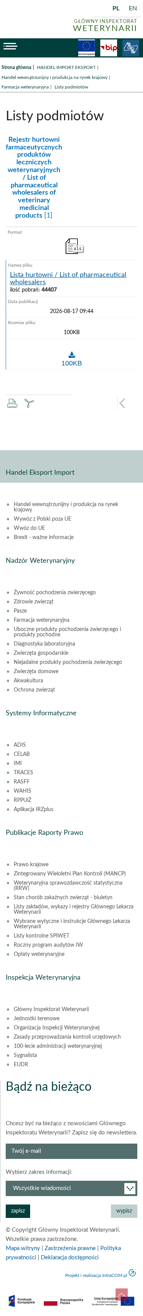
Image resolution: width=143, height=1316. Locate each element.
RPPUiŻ (22, 800)
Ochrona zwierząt (34, 690)
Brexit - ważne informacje (44, 537)
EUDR (21, 1064)
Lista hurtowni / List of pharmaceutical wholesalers (68, 279)
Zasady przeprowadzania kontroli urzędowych (67, 1037)
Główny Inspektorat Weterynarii (51, 1009)
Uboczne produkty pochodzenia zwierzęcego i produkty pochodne (67, 632)
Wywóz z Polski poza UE (42, 519)
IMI (18, 763)
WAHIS (22, 791)
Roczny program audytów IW (48, 945)
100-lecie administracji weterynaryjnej (58, 1046)
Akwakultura (28, 680)
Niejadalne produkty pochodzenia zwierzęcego (68, 662)
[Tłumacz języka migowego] (130, 47)
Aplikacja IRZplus (33, 809)
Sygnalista (25, 1055)
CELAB (22, 754)
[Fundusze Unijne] (86, 47)
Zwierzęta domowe (36, 671)
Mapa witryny (23, 1248)
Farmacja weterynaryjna (25, 87)
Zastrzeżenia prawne (70, 1248)
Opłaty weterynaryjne (39, 954)
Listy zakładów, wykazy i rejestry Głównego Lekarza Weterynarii (73, 909)
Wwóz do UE (29, 528)
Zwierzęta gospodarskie (41, 653)
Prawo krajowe (31, 864)
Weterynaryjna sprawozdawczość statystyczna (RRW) (68, 885)
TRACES (23, 772)
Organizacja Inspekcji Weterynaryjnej (57, 1028)
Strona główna (16, 67)
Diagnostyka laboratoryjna (44, 644)
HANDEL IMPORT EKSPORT (66, 67)
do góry (122, 1294)
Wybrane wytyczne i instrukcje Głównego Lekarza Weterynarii (72, 924)
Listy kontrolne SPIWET (41, 936)
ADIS (20, 745)
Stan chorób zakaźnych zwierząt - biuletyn (63, 897)
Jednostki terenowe (36, 1018)
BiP (108, 47)
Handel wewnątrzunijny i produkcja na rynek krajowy (55, 77)
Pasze (20, 611)
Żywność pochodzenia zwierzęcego (55, 592)
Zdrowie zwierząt (33, 602)
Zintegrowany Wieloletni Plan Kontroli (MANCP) (70, 874)
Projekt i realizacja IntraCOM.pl (96, 1275)
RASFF (22, 782)
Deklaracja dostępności (70, 1257)
